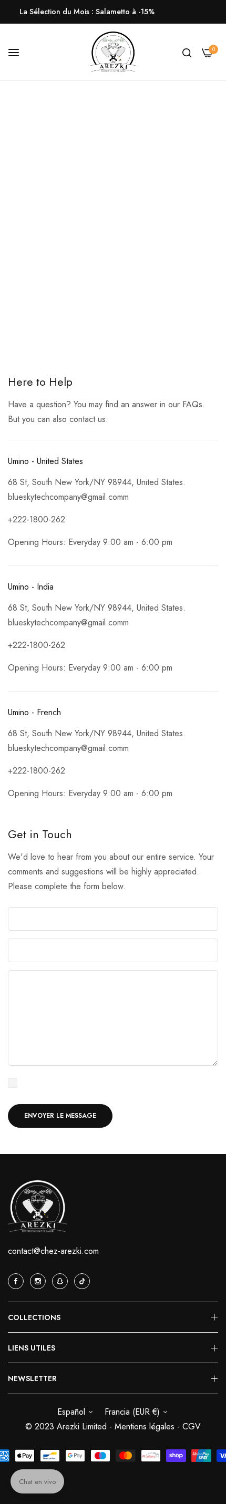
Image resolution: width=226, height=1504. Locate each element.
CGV (191, 1426)
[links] (17, 1280)
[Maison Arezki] (113, 52)
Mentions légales (146, 1426)
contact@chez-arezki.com (53, 1251)
